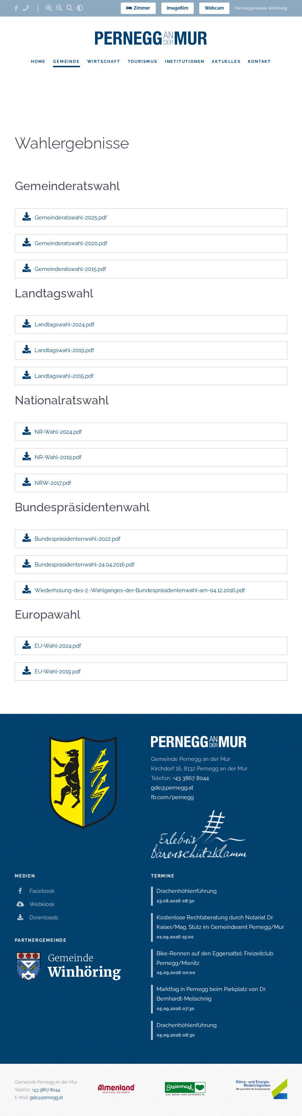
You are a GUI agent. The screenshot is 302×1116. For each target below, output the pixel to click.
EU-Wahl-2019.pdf (58, 671)
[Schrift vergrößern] (49, 8)
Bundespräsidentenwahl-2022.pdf (77, 539)
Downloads (43, 917)
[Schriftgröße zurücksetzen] (69, 8)
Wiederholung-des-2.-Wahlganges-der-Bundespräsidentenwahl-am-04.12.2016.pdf (140, 590)
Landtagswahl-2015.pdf (64, 376)
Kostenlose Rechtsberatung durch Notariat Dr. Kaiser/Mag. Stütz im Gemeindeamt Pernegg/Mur (220, 922)
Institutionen (184, 61)
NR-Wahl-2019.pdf (58, 457)
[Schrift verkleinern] (59, 8)
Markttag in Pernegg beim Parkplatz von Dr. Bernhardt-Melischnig (211, 994)
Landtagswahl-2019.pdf (64, 350)
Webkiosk (42, 904)
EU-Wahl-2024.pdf (58, 646)
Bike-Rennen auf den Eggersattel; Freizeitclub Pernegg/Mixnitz (215, 958)
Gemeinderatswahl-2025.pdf (71, 217)
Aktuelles (226, 61)
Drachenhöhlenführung (187, 891)
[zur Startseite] (151, 38)
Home (38, 61)
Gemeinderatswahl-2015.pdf (70, 269)
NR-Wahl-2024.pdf (58, 432)
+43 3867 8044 (191, 778)
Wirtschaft (103, 61)
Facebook (42, 891)
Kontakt (259, 61)
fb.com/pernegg (172, 797)
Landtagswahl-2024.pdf (64, 324)
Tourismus (143, 61)
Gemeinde (66, 61)
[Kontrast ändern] (80, 8)
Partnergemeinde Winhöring (261, 8)
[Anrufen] (28, 8)
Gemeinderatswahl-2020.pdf (71, 243)
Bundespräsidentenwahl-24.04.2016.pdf (84, 564)
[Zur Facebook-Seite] (19, 8)
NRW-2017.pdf (53, 483)
